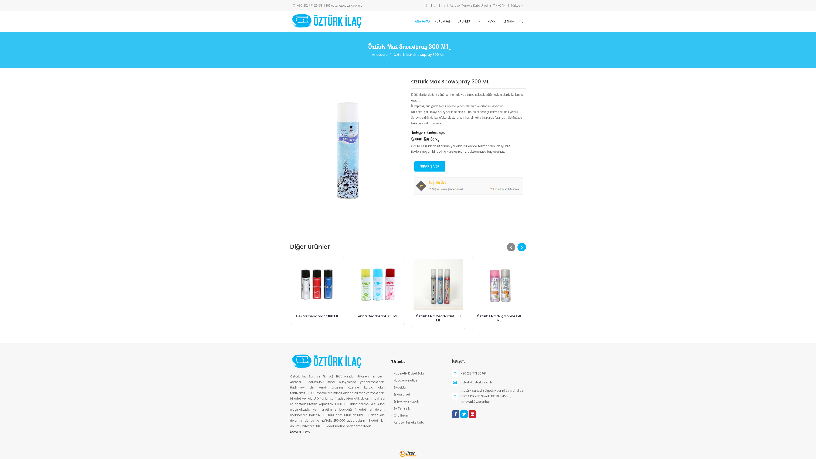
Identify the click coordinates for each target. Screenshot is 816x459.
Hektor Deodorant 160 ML (317, 316)
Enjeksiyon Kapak (406, 401)
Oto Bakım (401, 415)
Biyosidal (400, 387)
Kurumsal (442, 21)
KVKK (492, 21)
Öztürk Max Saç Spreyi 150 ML (499, 318)
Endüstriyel (402, 394)
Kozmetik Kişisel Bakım (410, 373)
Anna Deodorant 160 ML (378, 316)
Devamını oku (300, 431)
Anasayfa (422, 21)
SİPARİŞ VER (429, 166)
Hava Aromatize (405, 380)
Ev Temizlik (402, 408)
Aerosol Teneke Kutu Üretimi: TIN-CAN (477, 5)
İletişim (508, 21)
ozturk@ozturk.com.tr (476, 382)
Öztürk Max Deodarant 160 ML (438, 318)
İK (479, 21)
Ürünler (464, 21)
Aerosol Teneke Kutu (409, 422)
